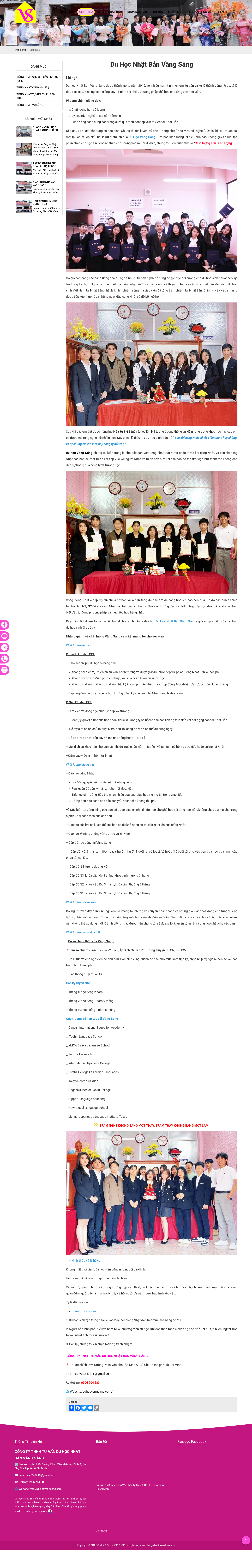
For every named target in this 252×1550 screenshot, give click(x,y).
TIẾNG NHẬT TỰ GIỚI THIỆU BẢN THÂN (35, 96)
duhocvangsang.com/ (97, 1391)
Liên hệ (223, 12)
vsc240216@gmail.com (95, 1373)
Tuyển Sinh (175, 12)
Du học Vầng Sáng (79, 453)
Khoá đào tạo (137, 12)
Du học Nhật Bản (109, 12)
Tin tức (158, 12)
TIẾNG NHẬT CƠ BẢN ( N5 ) (32, 87)
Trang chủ (67, 12)
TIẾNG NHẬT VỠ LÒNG (29, 105)
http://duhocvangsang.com (46, 1489)
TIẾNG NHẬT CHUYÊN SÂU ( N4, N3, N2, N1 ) (37, 78)
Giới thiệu (86, 12)
